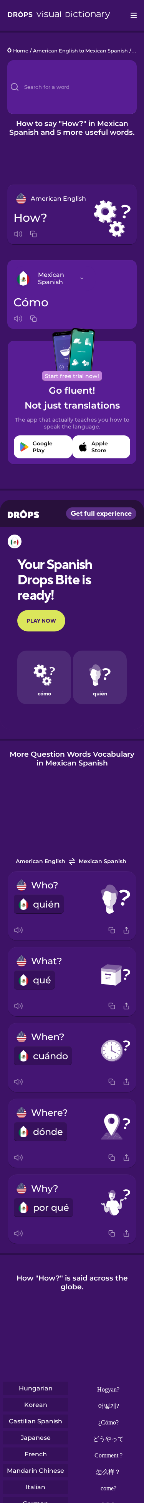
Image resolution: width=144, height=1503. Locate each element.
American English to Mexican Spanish (80, 51)
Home (20, 51)
